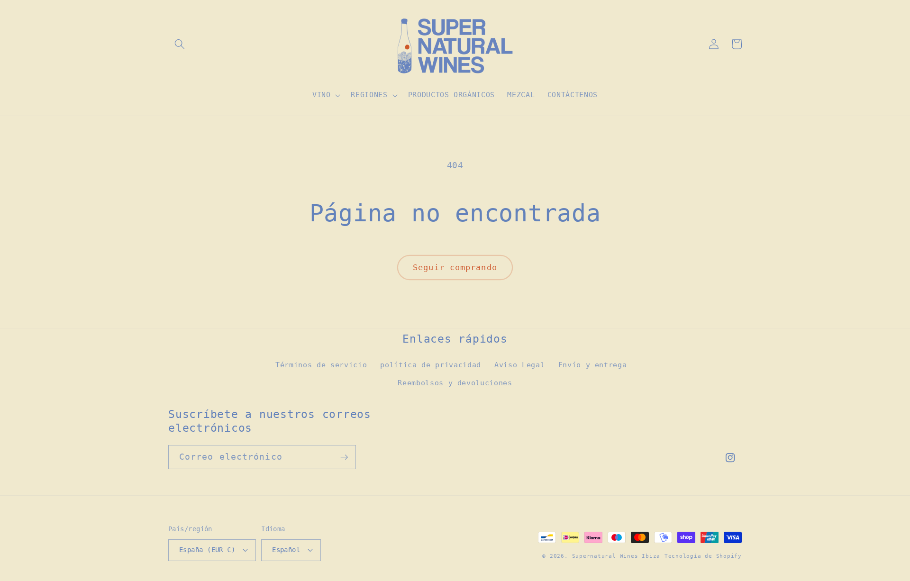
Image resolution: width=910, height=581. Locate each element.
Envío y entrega (592, 365)
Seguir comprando (455, 267)
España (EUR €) (207, 550)
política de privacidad (430, 365)
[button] (179, 44)
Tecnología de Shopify (703, 556)
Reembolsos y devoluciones (455, 383)
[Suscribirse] (344, 457)
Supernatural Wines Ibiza (616, 556)
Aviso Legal (519, 365)
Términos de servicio (321, 365)
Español (286, 550)
